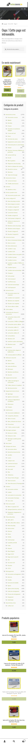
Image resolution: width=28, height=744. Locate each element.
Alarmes (10, 360)
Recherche (14, 741)
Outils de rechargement (13, 591)
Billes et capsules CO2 (13, 506)
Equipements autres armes (14, 142)
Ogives (9, 585)
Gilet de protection (12, 388)
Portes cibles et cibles (13, 306)
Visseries (10, 565)
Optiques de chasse (11, 446)
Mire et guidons (11, 160)
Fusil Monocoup (12, 281)
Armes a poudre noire (11, 192)
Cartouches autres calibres (14, 324)
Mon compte (4, 741)
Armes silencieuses (12, 246)
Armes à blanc (11, 363)
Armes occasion (11, 243)
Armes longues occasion (14, 204)
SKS (9, 560)
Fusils (9, 545)
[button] (22, 8)
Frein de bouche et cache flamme (16, 145)
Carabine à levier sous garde (15, 254)
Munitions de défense (13, 372)
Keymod (10, 548)
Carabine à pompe (12, 257)
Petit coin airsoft (10, 504)
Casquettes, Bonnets (13, 416)
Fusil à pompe (11, 540)
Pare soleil (10, 469)
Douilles (10, 580)
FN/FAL (9, 537)
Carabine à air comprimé (14, 298)
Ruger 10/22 (11, 554)
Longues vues (11, 460)
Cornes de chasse (12, 181)
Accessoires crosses (13, 117)
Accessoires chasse (11, 178)
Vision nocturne (11, 480)
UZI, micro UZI (11, 562)
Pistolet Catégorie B (13, 231)
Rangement (10, 597)
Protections (11, 424)
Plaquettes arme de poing (14, 163)
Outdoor (8, 486)
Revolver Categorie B (13, 234)
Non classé (9, 443)
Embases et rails (12, 436)
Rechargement (10, 571)
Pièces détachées (10, 517)
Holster (9, 147)
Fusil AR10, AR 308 (12, 542)
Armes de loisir (10, 290)
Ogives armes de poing (13, 588)
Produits (10, 407)
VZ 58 (9, 568)
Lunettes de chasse (13, 463)
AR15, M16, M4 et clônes (14, 522)
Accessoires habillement (14, 413)
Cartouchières (11, 336)
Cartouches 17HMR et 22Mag (15, 321)
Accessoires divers (12, 449)
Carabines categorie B (13, 207)
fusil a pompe (11, 276)
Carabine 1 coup (12, 248)
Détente (10, 531)
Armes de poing (11, 525)
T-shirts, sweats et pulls (14, 427)
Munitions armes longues (14, 228)
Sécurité (10, 375)
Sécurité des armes (11, 603)
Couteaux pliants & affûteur (14, 355)
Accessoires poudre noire (14, 195)
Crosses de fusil (12, 133)
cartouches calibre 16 (13, 330)
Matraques (10, 369)
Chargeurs (10, 273)
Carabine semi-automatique (14, 270)
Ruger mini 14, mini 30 (13, 557)
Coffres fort (11, 606)
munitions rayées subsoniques (15, 341)
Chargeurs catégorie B (13, 210)
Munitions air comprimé (13, 300)
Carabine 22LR (11, 251)
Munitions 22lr (11, 338)
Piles (9, 472)
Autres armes (11, 528)
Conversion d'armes (13, 212)
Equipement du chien (11, 378)
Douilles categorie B (13, 215)
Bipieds (9, 120)
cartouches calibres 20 (13, 333)
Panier (22, 740)
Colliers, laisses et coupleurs (15, 385)
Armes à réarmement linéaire (15, 240)
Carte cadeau (9, 309)
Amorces (10, 577)
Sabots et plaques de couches (15, 166)
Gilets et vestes (11, 418)
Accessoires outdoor (13, 489)
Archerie (8, 186)
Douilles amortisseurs (13, 183)
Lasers (9, 458)
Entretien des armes (13, 139)
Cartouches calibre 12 (13, 327)
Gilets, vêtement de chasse (14, 421)
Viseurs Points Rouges (13, 478)
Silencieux (10, 172)
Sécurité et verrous (12, 169)
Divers (9, 136)
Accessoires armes (10, 114)
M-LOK (9, 158)
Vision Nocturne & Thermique (15, 483)
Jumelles (10, 455)
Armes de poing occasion (14, 201)
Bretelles (10, 123)
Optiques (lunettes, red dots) (15, 509)
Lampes (10, 492)
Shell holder (10, 600)
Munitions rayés (12, 344)
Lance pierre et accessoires (14, 495)
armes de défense (12, 366)
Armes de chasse (10, 237)
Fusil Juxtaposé (11, 279)
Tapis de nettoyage (12, 175)
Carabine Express (12, 267)
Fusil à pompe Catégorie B (14, 218)
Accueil (5, 24)
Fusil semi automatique (13, 284)
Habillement (9, 410)
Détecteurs (10, 404)
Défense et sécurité (11, 357)
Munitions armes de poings (14, 225)
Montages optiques (11, 430)
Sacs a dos (10, 500)
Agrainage (10, 394)
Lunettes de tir (11, 466)
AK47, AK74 (10, 520)
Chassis (10, 126)
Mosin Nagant (11, 551)
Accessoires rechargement (14, 574)
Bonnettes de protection (14, 452)
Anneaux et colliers (12, 433)
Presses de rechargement (14, 594)
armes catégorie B (10, 198)
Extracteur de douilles (13, 582)
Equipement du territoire (12, 391)
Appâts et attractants (13, 397)
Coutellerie (9, 347)
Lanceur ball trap (12, 155)
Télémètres (10, 475)
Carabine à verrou (12, 260)
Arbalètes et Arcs (12, 189)
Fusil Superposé (12, 287)
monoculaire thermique (13, 498)
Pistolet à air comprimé (13, 303)
